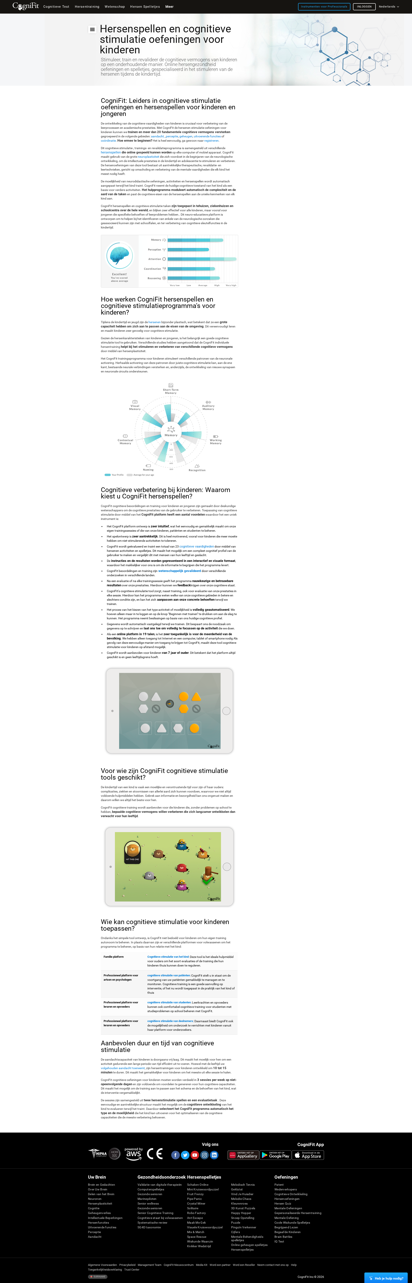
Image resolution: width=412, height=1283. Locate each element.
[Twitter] (184, 1155)
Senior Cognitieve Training (155, 1213)
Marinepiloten (147, 1198)
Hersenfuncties (98, 1222)
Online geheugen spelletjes (249, 1245)
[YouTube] (194, 1155)
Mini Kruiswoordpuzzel (203, 1189)
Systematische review (153, 1222)
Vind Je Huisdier (242, 1194)
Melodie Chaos (241, 1198)
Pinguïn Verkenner (243, 1227)
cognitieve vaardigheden (196, 546)
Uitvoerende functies (102, 1227)
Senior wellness (148, 1203)
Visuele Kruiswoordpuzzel (205, 1227)
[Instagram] (204, 1155)
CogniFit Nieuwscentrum (179, 1264)
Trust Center (131, 1269)
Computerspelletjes (151, 1189)
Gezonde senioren (150, 1194)
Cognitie (93, 1208)
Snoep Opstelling (242, 1218)
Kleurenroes (239, 1203)
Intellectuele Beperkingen (105, 1218)
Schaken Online (197, 1184)
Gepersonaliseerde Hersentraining (297, 1213)
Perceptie (94, 1232)
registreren (211, 140)
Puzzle (235, 1222)
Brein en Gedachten (101, 1184)
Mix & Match (195, 1232)
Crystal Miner (196, 1203)
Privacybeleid (127, 1264)
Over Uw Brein (98, 1189)
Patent (279, 1184)
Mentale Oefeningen (288, 1208)
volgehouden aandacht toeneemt (123, 1068)
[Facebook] (175, 1155)
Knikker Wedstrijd (199, 1246)
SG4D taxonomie (149, 1227)
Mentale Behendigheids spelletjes (247, 1238)
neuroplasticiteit (148, 156)
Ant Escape (195, 1218)
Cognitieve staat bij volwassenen (160, 1218)
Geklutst (237, 1189)
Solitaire (192, 1208)
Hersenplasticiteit (100, 1203)
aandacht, (158, 136)
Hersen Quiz (282, 1203)
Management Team (149, 1264)
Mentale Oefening (286, 1218)
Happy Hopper (241, 1213)
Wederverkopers (285, 1189)
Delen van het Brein (101, 1194)
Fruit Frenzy (195, 1194)
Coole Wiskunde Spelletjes (292, 1222)
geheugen (185, 136)
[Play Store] (275, 1155)
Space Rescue (196, 1236)
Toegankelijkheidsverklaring (105, 1269)
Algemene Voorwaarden (102, 1264)
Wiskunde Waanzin (200, 1241)
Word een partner (220, 1264)
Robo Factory (196, 1213)
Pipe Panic (194, 1198)
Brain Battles (283, 1236)
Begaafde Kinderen (287, 1232)
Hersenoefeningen (287, 1198)
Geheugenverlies (99, 1213)
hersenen (154, 322)
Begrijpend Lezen (286, 1227)
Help (294, 1264)
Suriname (99, 1276)
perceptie (172, 136)
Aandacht (94, 1236)
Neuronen (94, 1198)
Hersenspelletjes (242, 1249)
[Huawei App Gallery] (243, 1155)
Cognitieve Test (56, 7)
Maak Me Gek (196, 1222)
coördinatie (108, 140)
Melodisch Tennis (243, 1184)
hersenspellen (111, 152)
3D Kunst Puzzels (243, 1208)
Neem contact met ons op (273, 1264)
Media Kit (201, 1264)
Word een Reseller (244, 1264)
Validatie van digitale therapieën (160, 1184)
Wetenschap (115, 7)
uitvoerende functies (207, 136)
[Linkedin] (213, 1155)
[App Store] (308, 1155)
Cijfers (235, 1232)
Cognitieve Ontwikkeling (290, 1194)
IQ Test (279, 1241)
